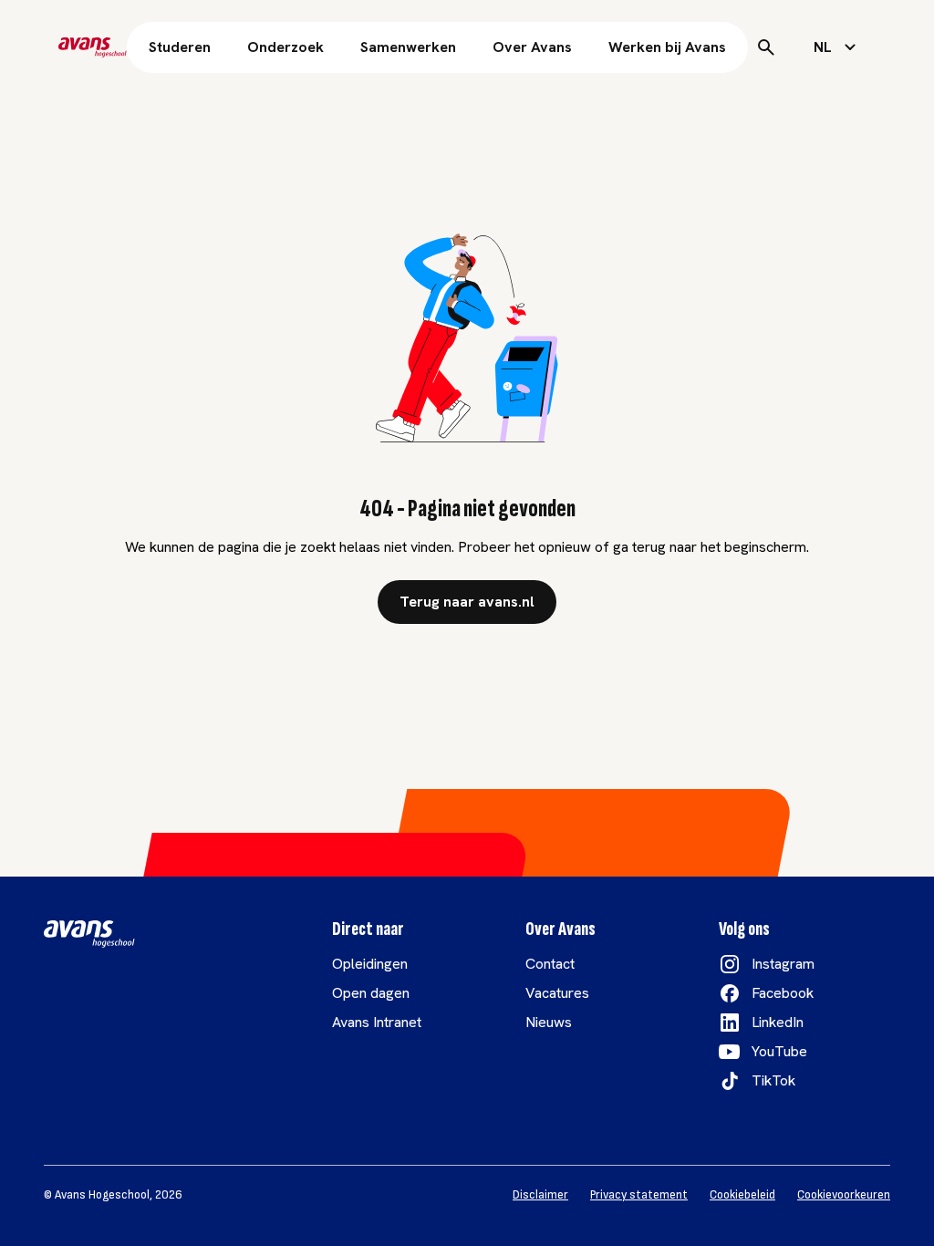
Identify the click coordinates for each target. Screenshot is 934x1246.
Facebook (783, 992)
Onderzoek (285, 47)
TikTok (773, 1080)
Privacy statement (639, 1195)
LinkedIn (778, 1022)
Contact (550, 963)
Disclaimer (540, 1195)
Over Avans (532, 47)
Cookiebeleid (742, 1195)
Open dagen (371, 992)
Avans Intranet (376, 1022)
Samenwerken (408, 47)
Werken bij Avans (667, 47)
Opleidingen (370, 963)
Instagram (783, 963)
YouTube (779, 1051)
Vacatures (557, 992)
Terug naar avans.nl (467, 601)
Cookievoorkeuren (843, 1195)
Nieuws (548, 1022)
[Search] (766, 47)
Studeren (180, 47)
